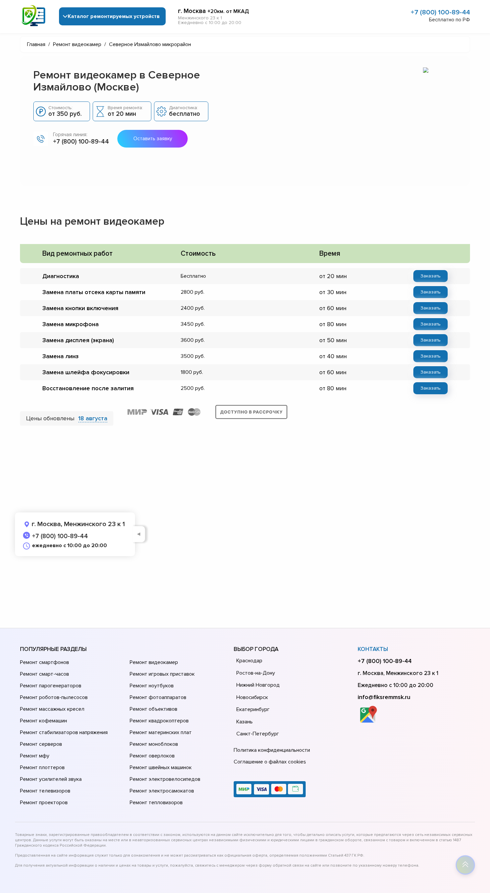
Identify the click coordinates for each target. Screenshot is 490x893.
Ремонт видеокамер (154, 662)
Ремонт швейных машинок (161, 767)
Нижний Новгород (258, 685)
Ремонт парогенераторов (50, 685)
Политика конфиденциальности (272, 750)
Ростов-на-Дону (255, 673)
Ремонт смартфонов (44, 662)
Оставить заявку (152, 139)
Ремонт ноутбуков (152, 685)
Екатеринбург (253, 709)
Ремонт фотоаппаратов (158, 697)
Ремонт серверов (41, 744)
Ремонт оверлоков (152, 755)
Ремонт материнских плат (161, 732)
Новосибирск (252, 697)
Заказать (430, 276)
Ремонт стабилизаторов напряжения (64, 732)
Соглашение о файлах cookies (270, 761)
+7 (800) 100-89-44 (440, 12)
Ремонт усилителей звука (51, 779)
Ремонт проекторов (44, 802)
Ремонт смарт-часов (44, 674)
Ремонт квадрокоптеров (159, 720)
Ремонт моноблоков (154, 744)
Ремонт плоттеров (42, 767)
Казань (244, 721)
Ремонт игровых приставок (162, 674)
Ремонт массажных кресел (52, 709)
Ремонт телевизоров (45, 791)
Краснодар (249, 660)
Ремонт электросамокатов (162, 791)
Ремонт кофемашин (43, 720)
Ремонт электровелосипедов (165, 779)
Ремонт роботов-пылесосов (54, 697)
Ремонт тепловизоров (156, 802)
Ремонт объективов (153, 709)
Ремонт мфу (34, 755)
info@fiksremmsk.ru (384, 697)
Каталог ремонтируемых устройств (114, 16)
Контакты (373, 649)
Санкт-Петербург (257, 733)
